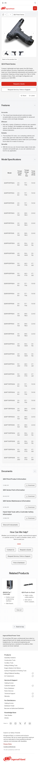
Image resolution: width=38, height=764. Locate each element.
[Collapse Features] (35, 105)
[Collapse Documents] (35, 471)
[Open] (35, 8)
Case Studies (8, 715)
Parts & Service (8, 691)
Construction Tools (9, 660)
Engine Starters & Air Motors (12, 668)
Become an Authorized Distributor (14, 708)
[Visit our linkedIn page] (29, 723)
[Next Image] (33, 33)
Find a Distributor (9, 688)
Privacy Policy (8, 744)
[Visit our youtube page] (10, 723)
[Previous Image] (4, 33)
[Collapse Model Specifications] (35, 159)
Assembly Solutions (10, 657)
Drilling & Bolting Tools (10, 665)
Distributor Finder (9, 706)
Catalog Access (9, 683)
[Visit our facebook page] (25, 723)
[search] (35, 3)
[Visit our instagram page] (15, 723)
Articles (6, 718)
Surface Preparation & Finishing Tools (15, 670)
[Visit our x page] (20, 723)
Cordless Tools (8, 663)
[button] (19, 105)
